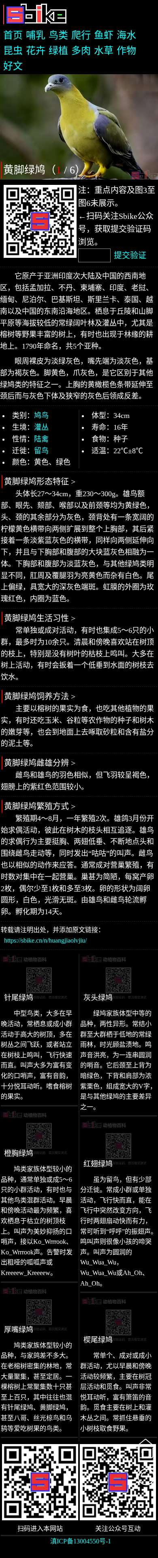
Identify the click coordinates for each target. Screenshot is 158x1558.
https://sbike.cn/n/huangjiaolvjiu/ (45, 940)
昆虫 (13, 50)
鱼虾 (103, 35)
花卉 (35, 50)
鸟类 (58, 35)
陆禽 (41, 439)
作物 (126, 50)
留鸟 (41, 451)
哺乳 (35, 35)
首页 (13, 35)
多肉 (81, 50)
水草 (103, 50)
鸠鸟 (41, 415)
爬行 (81, 35)
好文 (13, 66)
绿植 (58, 50)
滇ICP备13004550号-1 (80, 1541)
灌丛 (41, 427)
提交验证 (130, 255)
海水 (126, 35)
